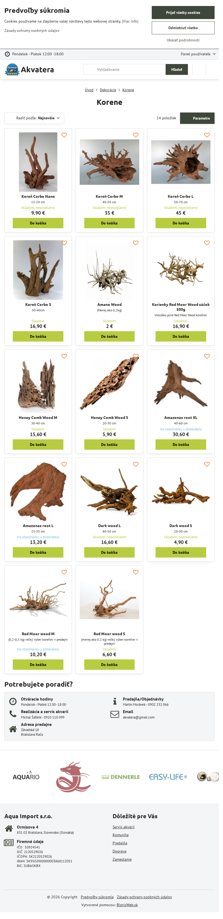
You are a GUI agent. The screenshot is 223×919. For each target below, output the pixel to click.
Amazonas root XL (180, 417)
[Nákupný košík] (199, 69)
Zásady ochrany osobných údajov (144, 896)
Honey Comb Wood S (109, 417)
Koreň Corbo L (181, 196)
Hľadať (176, 69)
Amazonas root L (38, 525)
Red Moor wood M (38, 633)
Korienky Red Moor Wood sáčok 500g (181, 307)
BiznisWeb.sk (127, 904)
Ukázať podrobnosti (183, 40)
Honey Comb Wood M (38, 417)
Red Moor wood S (109, 633)
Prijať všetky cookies (183, 12)
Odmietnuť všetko (183, 27)
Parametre (201, 118)
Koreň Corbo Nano (38, 196)
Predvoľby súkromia (97, 896)
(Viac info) (130, 21)
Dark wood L (109, 525)
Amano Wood (109, 304)
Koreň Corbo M (109, 196)
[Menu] (212, 69)
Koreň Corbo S (38, 304)
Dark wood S (180, 525)
